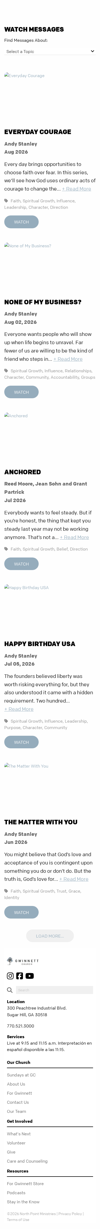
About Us (16, 1084)
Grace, (75, 891)
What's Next (19, 1133)
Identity (11, 897)
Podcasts (16, 1192)
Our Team (16, 1111)
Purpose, (13, 727)
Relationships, (79, 370)
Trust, (62, 891)
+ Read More (76, 188)
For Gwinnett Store (25, 1183)
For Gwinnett (19, 1093)
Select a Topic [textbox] (20, 51)
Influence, (66, 200)
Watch (21, 222)
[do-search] (54, 990)
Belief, (63, 549)
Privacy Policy (70, 1213)
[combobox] (50, 51)
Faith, (16, 200)
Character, (39, 207)
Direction (59, 207)
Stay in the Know (23, 1201)
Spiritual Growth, (39, 200)
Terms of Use (18, 1219)
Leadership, (15, 207)
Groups (88, 377)
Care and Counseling (27, 1161)
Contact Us (18, 1102)
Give (11, 1152)
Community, (38, 377)
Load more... (50, 936)
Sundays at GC (21, 1075)
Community (55, 727)
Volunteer (16, 1142)
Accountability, (65, 377)
